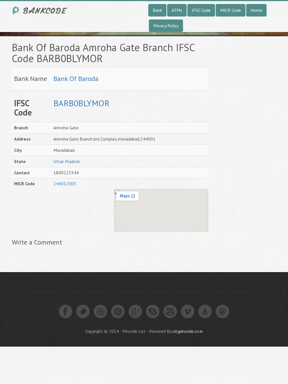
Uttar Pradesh (66, 161)
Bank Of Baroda (75, 78)
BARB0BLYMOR (81, 103)
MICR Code (230, 10)
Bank (157, 10)
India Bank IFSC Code (40, 10)
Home (256, 10)
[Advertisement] (252, 126)
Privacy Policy (166, 25)
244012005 (64, 183)
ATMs (177, 10)
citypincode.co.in (187, 331)
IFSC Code (201, 10)
